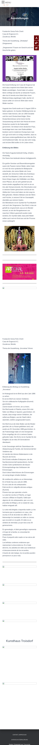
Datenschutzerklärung (19, 739)
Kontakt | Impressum (19, 734)
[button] (3, 2)
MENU (8, 2)
